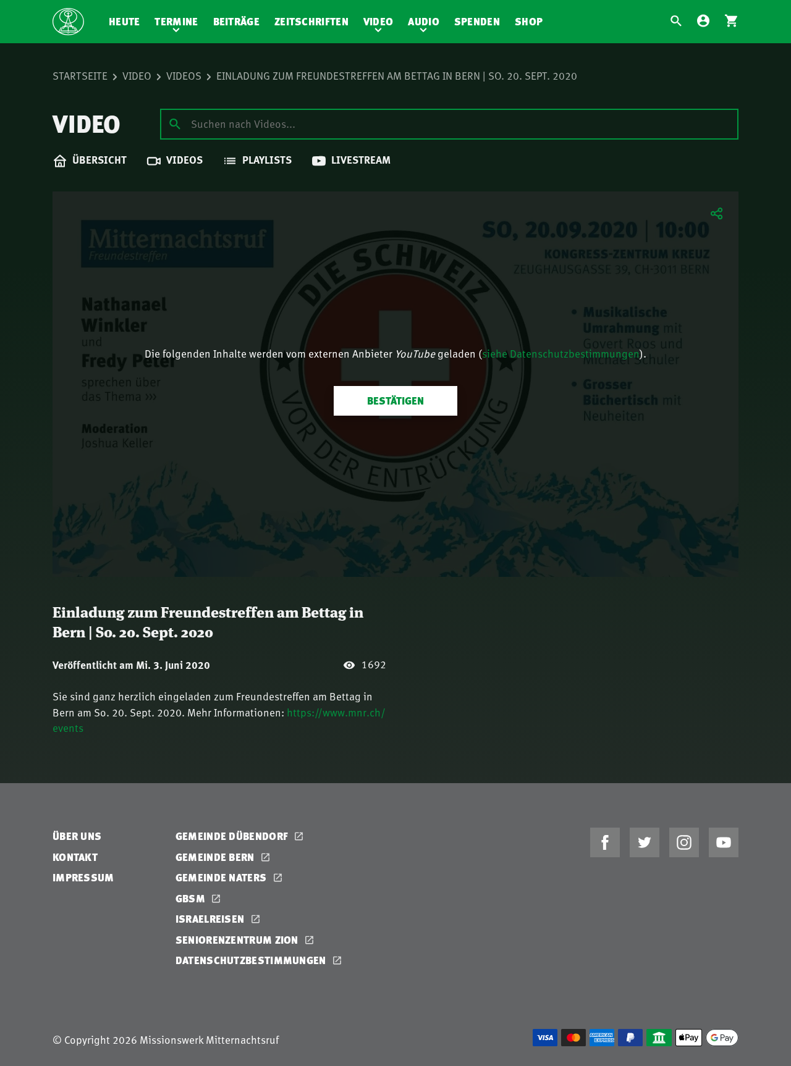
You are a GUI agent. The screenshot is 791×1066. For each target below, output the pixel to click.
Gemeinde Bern (216, 857)
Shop (529, 21)
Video (378, 21)
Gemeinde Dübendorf (233, 836)
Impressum (83, 877)
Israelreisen (211, 918)
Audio (423, 21)
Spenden (477, 21)
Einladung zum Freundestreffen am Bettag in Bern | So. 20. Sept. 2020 (396, 75)
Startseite (80, 75)
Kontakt (75, 857)
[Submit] (175, 123)
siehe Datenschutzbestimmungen (561, 353)
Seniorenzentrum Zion (238, 939)
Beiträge (236, 21)
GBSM (192, 898)
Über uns (77, 836)
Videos (183, 75)
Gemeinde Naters (222, 877)
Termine (176, 21)
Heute (124, 21)
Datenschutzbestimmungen (252, 960)
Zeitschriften (311, 21)
